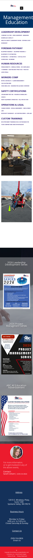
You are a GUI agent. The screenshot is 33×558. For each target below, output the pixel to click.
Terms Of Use (11, 556)
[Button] (21, 8)
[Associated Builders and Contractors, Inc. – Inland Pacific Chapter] (13, 5)
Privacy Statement (22, 556)
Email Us (17, 540)
